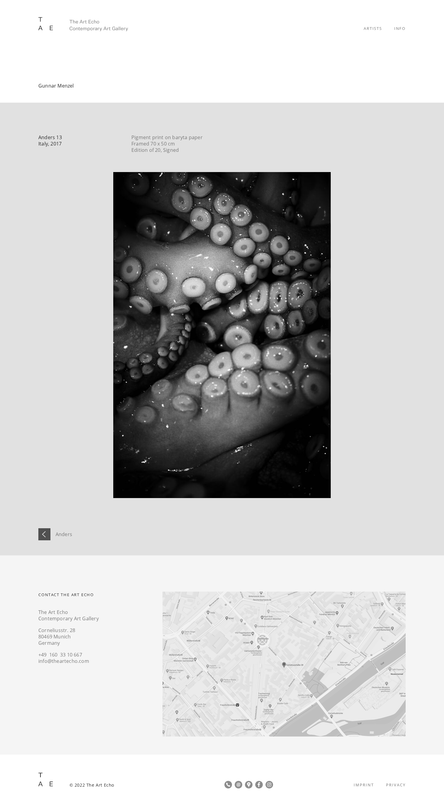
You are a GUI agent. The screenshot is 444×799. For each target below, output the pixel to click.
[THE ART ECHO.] (83, 24)
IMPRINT (364, 785)
